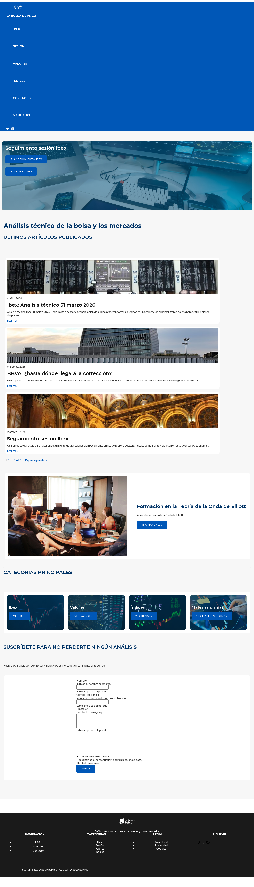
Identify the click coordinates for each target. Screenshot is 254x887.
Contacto (22, 98)
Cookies (161, 848)
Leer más (12, 320)
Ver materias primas (211, 616)
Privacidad (161, 845)
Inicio (38, 842)
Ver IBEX (19, 616)
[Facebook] (12, 129)
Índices (100, 851)
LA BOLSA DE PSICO (21, 15)
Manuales (21, 115)
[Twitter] (7, 129)
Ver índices (143, 616)
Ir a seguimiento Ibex (26, 159)
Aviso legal (161, 841)
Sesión (19, 46)
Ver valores (83, 616)
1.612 (17, 460)
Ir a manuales (151, 524)
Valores (20, 63)
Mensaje (82, 708)
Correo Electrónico (88, 694)
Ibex (16, 29)
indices (19, 81)
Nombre (82, 680)
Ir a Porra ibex (21, 171)
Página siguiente (36, 460)
